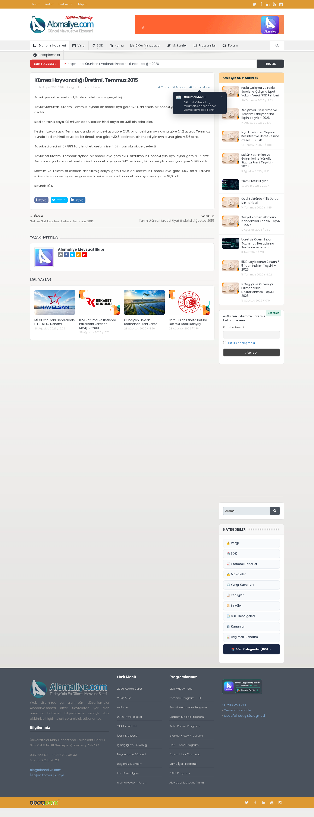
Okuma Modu (201, 87)
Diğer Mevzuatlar (148, 45)
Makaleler (179, 45)
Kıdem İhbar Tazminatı (184, 754)
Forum (36, 4)
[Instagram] (281, 4)
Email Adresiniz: (235, 327)
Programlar (207, 45)
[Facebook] (261, 4)
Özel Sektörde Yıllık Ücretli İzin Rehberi (260, 201)
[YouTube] (274, 4)
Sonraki (205, 216)
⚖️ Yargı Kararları (240, 585)
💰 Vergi (232, 543)
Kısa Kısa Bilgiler (128, 773)
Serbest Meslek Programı (186, 717)
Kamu (119, 45)
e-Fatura (123, 707)
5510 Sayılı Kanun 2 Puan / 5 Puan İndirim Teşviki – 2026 (260, 266)
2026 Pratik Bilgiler (254, 181)
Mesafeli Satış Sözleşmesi (244, 715)
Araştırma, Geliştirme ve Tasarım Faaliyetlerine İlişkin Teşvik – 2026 (259, 114)
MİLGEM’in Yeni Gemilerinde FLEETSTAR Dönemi (54, 322)
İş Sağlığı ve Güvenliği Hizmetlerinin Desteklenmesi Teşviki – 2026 (259, 290)
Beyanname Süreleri (131, 754)
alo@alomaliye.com (45, 769)
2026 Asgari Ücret (129, 689)
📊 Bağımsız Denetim (242, 637)
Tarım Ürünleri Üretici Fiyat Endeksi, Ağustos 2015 (176, 220)
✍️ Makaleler (236, 574)
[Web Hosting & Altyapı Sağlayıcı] (45, 802)
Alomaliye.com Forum (132, 783)
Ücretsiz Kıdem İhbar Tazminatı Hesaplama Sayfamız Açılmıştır (257, 243)
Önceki (38, 216)
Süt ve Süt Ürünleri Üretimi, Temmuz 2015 (62, 221)
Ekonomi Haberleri (52, 45)
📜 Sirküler (234, 606)
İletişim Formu (41, 775)
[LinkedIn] (268, 4)
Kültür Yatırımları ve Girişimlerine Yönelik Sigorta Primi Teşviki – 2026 (257, 161)
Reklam (49, 4)
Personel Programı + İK (185, 698)
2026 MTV (124, 698)
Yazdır (165, 87)
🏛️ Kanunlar (235, 627)
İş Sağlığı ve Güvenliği (132, 745)
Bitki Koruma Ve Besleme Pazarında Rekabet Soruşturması (97, 324)
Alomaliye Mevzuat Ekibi (81, 249)
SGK (100, 45)
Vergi (81, 45)
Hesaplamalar (49, 55)
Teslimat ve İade (237, 710)
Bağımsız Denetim (129, 764)
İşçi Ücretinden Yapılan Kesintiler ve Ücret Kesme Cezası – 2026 (260, 136)
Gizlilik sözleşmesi (241, 343)
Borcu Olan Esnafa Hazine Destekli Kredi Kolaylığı (188, 322)
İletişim (82, 4)
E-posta (181, 87)
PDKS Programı (179, 773)
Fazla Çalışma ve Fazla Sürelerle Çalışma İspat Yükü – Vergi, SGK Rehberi (260, 92)
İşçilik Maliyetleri (128, 736)
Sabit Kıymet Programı (184, 726)
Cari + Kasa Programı (184, 745)
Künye (59, 775)
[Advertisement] (251, 433)
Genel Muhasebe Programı (188, 707)
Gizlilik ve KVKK (235, 705)
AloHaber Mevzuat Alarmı (186, 783)
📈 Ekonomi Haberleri (242, 564)
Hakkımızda (66, 4)
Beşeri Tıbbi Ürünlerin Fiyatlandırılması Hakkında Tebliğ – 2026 (113, 63)
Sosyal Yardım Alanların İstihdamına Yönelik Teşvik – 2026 (260, 221)
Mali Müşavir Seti (180, 689)
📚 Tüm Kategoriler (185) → (251, 649)
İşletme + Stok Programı (186, 736)
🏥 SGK (231, 554)
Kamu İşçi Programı (183, 764)
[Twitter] (254, 4)
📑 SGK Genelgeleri (240, 616)
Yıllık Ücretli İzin (127, 726)
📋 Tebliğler (235, 595)
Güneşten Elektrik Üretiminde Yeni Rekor (140, 322)
